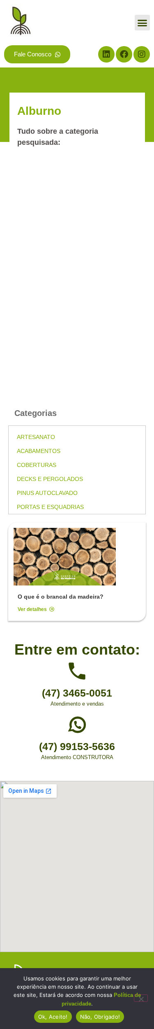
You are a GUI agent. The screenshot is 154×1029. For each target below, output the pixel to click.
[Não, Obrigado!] (141, 998)
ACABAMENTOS (38, 451)
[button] (142, 22)
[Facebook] (124, 54)
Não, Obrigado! (100, 1016)
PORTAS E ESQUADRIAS (50, 507)
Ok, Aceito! (53, 1016)
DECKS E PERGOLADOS (50, 479)
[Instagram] (141, 54)
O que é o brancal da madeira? (60, 596)
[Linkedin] (106, 54)
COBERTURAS (36, 465)
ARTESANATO (36, 437)
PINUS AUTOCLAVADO (47, 493)
